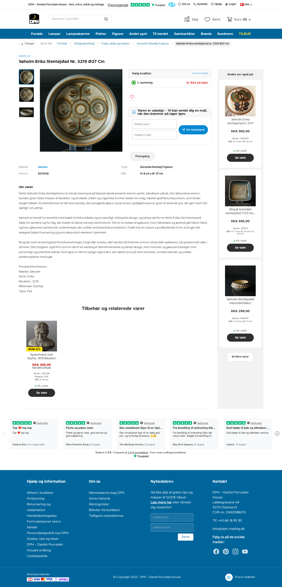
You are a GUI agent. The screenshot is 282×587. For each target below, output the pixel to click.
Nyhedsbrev (162, 481)
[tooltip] (41, 357)
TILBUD (245, 33)
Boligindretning (84, 43)
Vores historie (99, 498)
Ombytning (36, 498)
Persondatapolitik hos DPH (47, 533)
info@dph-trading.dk (229, 528)
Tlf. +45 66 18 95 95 (227, 520)
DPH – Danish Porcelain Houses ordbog (45, 547)
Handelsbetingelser (42, 515)
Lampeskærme (78, 33)
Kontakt (220, 481)
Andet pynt (138, 33)
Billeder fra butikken (104, 510)
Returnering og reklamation (39, 507)
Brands (206, 33)
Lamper (55, 33)
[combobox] (80, 19)
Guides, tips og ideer (43, 538)
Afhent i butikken (40, 492)
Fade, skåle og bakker (116, 43)
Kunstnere (225, 33)
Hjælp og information (46, 481)
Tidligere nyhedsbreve (106, 515)
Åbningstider (99, 504)
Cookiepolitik (37, 556)
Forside (37, 33)
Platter (101, 33)
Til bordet (160, 33)
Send (186, 536)
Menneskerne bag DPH (107, 492)
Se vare (41, 392)
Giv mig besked (195, 130)
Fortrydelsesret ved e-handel (44, 524)
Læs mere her (161, 502)
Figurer (118, 33)
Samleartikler (184, 33)
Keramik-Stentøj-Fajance (153, 43)
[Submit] (106, 19)
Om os (94, 481)
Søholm (43, 167)
